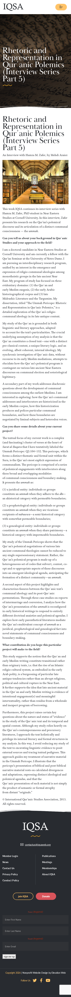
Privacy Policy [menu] (10, 874)
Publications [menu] (49, 856)
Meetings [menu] (47, 862)
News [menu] (5, 862)
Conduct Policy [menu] (10, 880)
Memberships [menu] (49, 868)
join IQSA (23, 896)
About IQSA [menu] (48, 874)
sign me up (9, 956)
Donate (46, 896)
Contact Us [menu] (8, 868)
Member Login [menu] (10, 856)
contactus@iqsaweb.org (38, 844)
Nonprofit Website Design (35, 972)
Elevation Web (59, 972)
